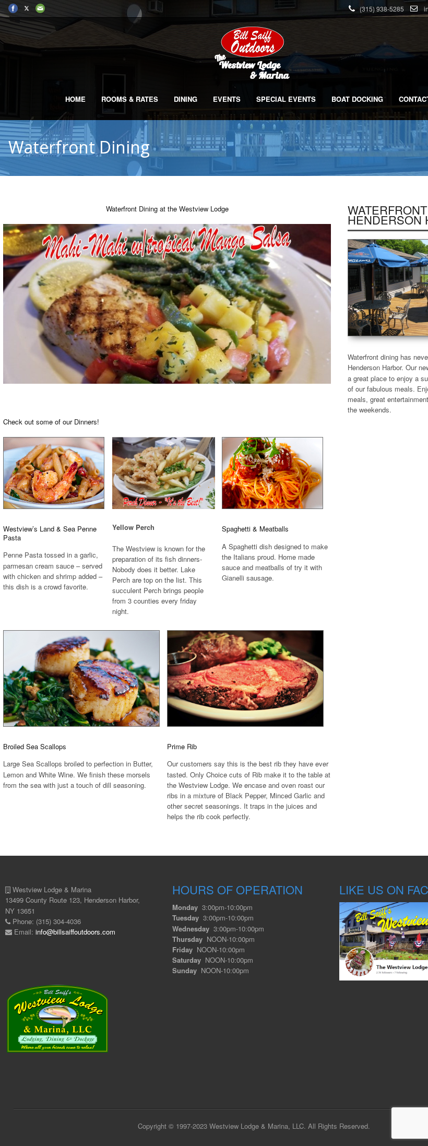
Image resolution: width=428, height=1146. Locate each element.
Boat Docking (357, 99)
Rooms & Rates (129, 99)
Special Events (286, 99)
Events (227, 99)
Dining (185, 99)
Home (75, 99)
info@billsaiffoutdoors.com (75, 932)
